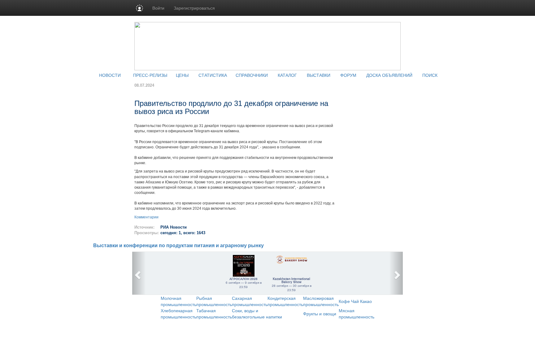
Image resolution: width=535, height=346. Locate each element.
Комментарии (146, 217)
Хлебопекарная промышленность (178, 313)
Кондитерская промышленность (285, 301)
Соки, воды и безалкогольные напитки (257, 313)
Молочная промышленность (178, 301)
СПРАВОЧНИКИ (252, 75)
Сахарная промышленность (250, 301)
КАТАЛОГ (287, 75)
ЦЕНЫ (182, 75)
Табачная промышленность (214, 313)
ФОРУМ (348, 75)
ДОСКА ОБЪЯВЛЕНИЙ (389, 75)
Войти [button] (158, 8)
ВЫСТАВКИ (318, 75)
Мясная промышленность (356, 313)
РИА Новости (173, 227)
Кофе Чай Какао (355, 301)
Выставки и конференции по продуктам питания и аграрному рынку (178, 245)
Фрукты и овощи (319, 313)
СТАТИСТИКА (212, 75)
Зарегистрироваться (194, 8)
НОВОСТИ (110, 75)
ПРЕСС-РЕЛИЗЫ (150, 75)
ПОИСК (429, 75)
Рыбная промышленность (214, 301)
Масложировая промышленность (321, 301)
